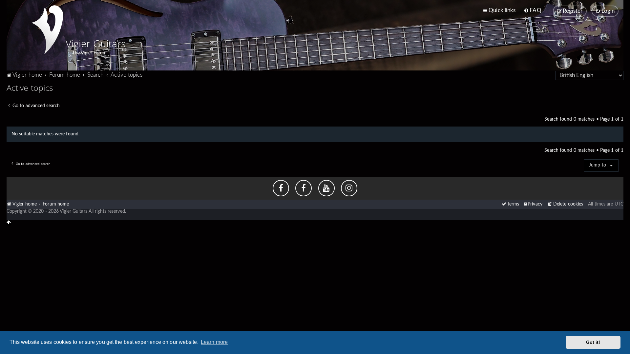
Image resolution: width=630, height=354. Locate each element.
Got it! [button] (593, 342)
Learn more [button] (214, 342)
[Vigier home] (48, 29)
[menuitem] (532, 10)
